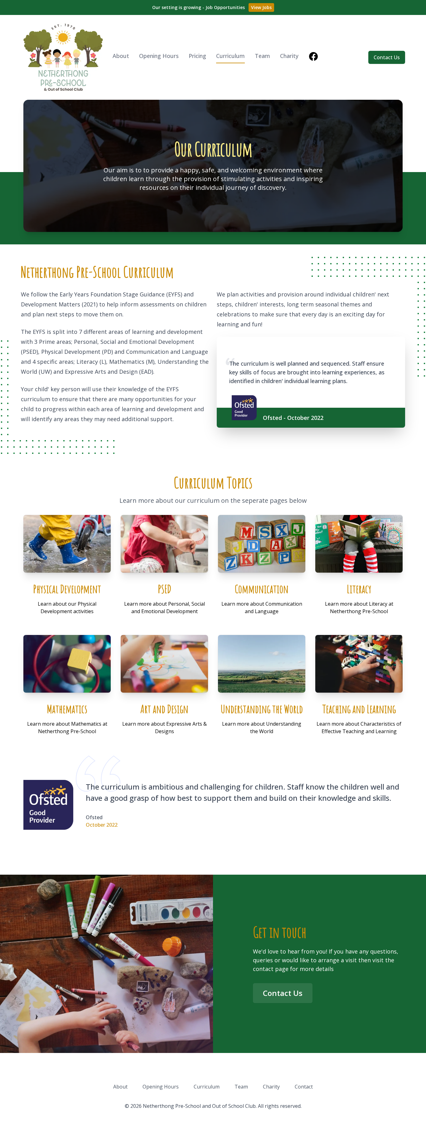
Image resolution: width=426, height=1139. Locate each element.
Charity (289, 56)
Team (262, 56)
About (121, 56)
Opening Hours (159, 56)
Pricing (197, 56)
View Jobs (261, 7)
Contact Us (387, 57)
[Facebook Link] (313, 57)
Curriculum (230, 56)
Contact (304, 1086)
